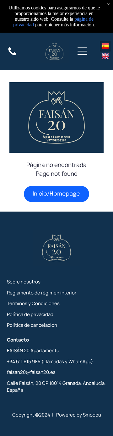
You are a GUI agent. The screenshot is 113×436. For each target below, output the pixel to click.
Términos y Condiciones (33, 303)
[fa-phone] (12, 55)
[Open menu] (82, 51)
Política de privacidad (30, 314)
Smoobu (92, 415)
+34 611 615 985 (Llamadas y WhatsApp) (50, 361)
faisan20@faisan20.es (31, 372)
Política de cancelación (32, 325)
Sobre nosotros (23, 281)
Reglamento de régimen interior (41, 292)
